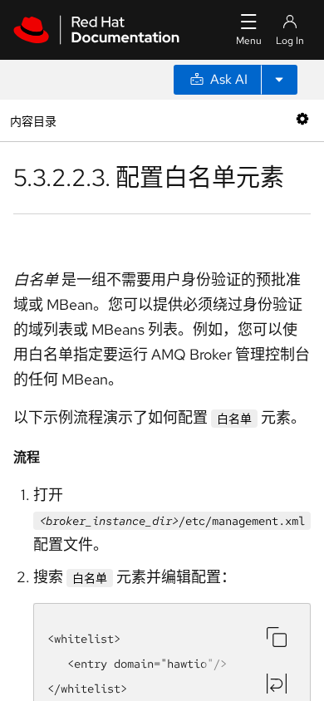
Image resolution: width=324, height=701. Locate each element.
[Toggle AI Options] (279, 80)
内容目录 (32, 120)
